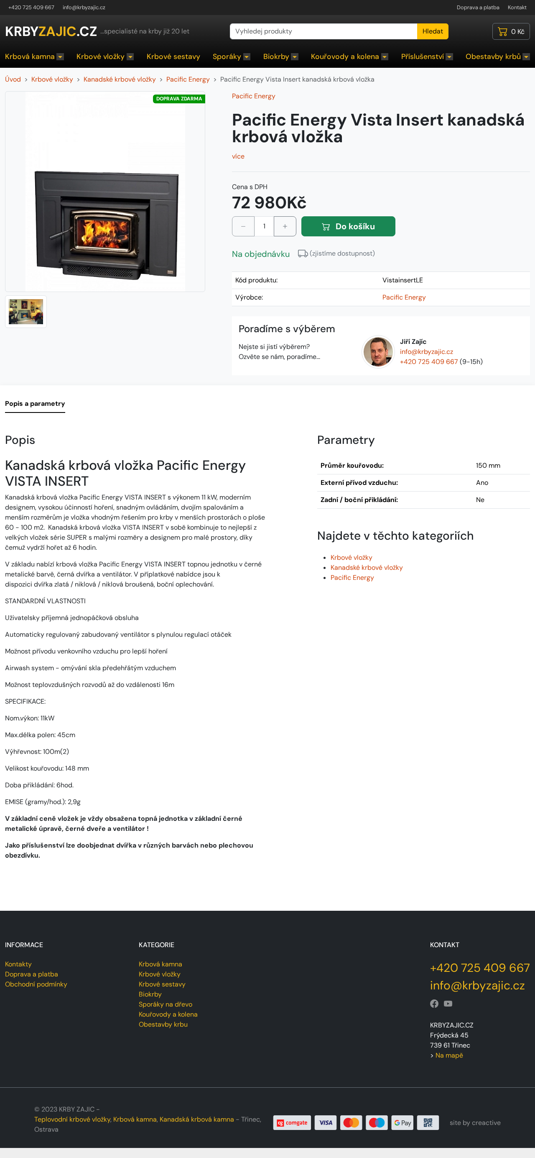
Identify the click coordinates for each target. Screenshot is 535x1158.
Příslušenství (422, 56)
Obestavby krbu (163, 1024)
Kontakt (517, 7)
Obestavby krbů (493, 56)
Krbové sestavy (173, 56)
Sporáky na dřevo (165, 1004)
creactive (486, 1122)
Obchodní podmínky (36, 984)
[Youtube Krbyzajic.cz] (448, 1004)
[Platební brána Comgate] (356, 1122)
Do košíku (354, 226)
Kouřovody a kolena (345, 56)
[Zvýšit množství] (285, 226)
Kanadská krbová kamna (197, 1119)
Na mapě (449, 1055)
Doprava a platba (478, 7)
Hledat (433, 31)
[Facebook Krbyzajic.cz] (434, 1004)
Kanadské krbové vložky (367, 567)
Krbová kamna (30, 56)
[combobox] (324, 31)
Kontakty (18, 964)
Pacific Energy (253, 96)
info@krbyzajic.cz (84, 7)
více (238, 156)
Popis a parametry (35, 403)
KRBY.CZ (51, 31)
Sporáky (227, 56)
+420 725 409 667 (31, 7)
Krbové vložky (100, 56)
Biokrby (276, 56)
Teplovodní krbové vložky (72, 1119)
